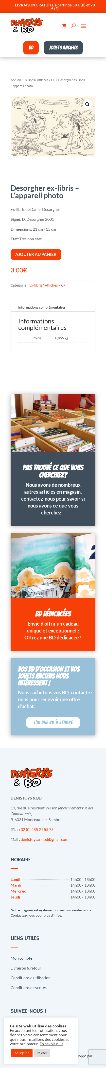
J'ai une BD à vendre (53, 722)
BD (31, 47)
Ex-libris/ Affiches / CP (39, 80)
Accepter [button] (22, 1052)
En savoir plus (51, 1043)
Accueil (16, 80)
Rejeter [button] (42, 1053)
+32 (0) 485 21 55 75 (35, 829)
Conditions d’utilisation (31, 977)
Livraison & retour (26, 968)
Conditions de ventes (29, 987)
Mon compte (21, 958)
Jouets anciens (63, 47)
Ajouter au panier (35, 254)
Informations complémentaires (42, 307)
